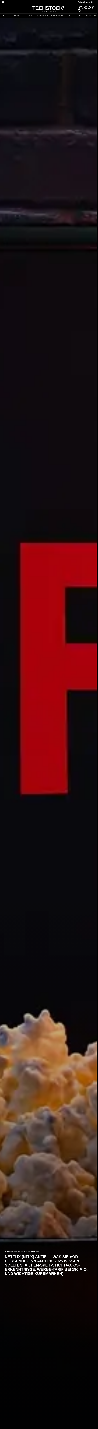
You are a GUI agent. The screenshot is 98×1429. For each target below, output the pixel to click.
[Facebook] (89, 7)
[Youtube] (79, 7)
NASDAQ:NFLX (16, 1251)
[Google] (79, 10)
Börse (7, 1251)
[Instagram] (92, 7)
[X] (85, 7)
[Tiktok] (82, 7)
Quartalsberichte (31, 1251)
